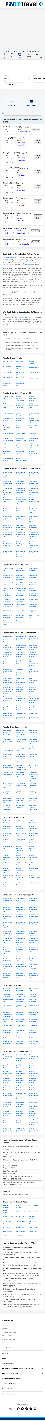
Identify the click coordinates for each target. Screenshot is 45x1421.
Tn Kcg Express (8, 153)
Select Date (36, 129)
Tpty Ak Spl (7, 183)
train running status (27, 264)
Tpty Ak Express (8, 198)
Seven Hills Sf (7, 228)
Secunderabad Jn (24, 132)
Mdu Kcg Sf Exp (8, 168)
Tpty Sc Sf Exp (8, 239)
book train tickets (11, 257)
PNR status (6, 264)
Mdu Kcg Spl (7, 138)
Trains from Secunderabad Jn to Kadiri (16, 1194)
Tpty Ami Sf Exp (8, 213)
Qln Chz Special (8, 127)
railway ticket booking (26, 317)
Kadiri (6, 132)
